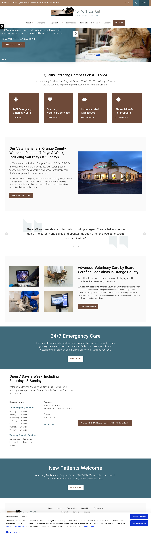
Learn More (18, 118)
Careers (107, 23)
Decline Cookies (139, 523)
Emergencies (42, 23)
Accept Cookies (139, 517)
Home (50, 508)
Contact (119, 23)
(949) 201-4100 (54, 3)
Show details (11, 532)
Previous (7, 234)
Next (75, 34)
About (28, 23)
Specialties (55, 23)
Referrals (84, 23)
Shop (143, 3)
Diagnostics (71, 23)
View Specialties (88, 306)
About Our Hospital (21, 195)
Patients (94, 23)
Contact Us (49, 424)
